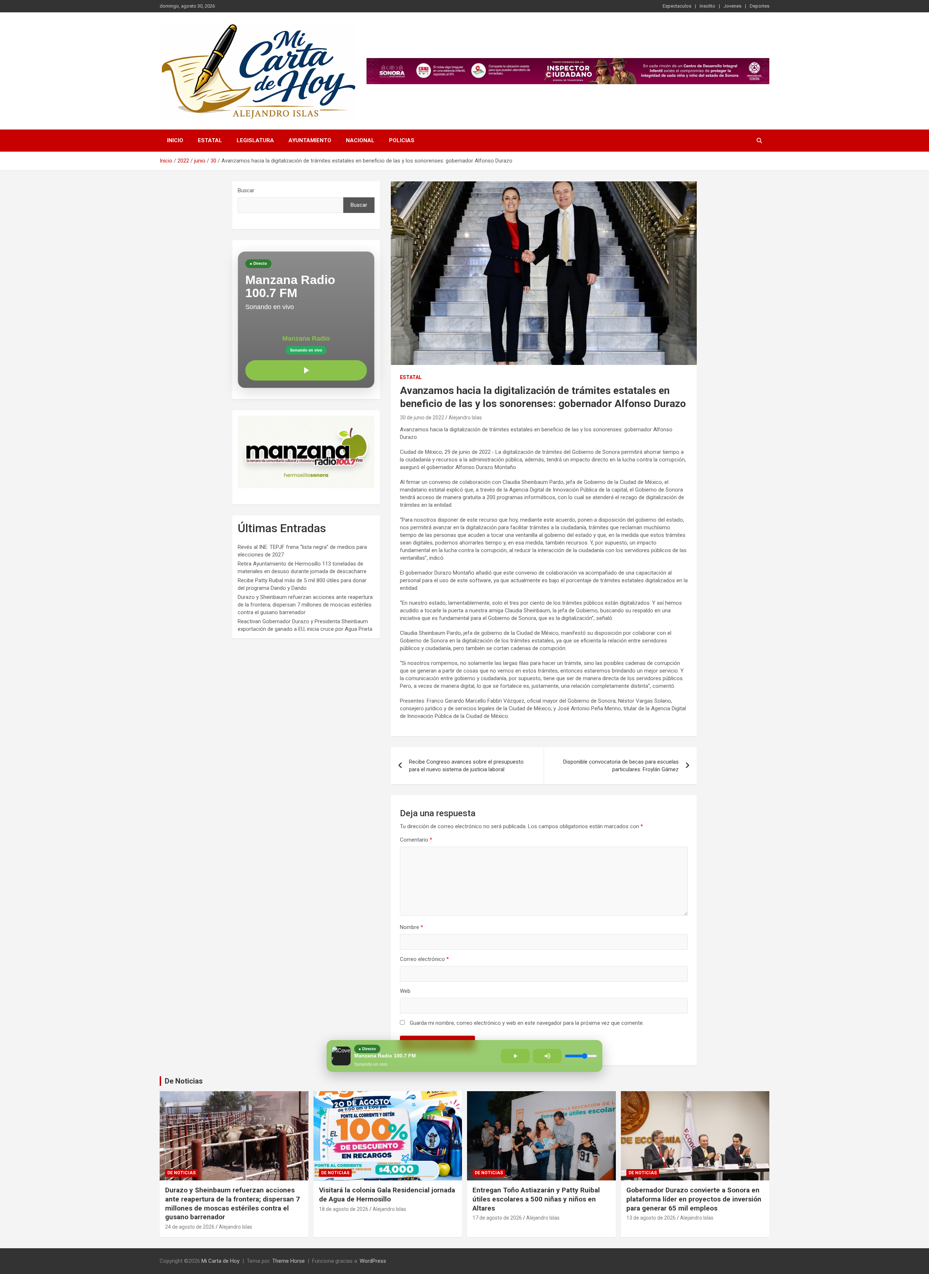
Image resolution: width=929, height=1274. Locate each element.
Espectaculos (677, 6)
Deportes (759, 6)
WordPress (373, 1261)
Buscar (246, 190)
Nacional (360, 140)
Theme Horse (288, 1261)
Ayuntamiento (309, 140)
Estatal (210, 140)
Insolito (707, 6)
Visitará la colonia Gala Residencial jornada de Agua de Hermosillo (387, 1194)
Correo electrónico (424, 959)
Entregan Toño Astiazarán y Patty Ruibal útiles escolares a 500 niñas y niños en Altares (536, 1199)
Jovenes (732, 6)
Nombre (411, 927)
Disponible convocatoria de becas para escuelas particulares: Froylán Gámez (621, 766)
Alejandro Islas (465, 417)
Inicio (175, 140)
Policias (401, 140)
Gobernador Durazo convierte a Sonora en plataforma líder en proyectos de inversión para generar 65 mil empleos (693, 1199)
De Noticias (184, 1081)
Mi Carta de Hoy (220, 1261)
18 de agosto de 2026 (343, 1209)
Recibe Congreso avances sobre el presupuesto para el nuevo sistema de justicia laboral (466, 766)
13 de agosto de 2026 (651, 1218)
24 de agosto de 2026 (189, 1227)
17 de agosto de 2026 (497, 1218)
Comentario (416, 840)
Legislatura (255, 140)
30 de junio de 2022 (422, 417)
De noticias (181, 1172)
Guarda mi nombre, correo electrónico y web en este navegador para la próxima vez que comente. (527, 1023)
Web (405, 991)
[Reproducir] (306, 370)
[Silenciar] (547, 1056)
